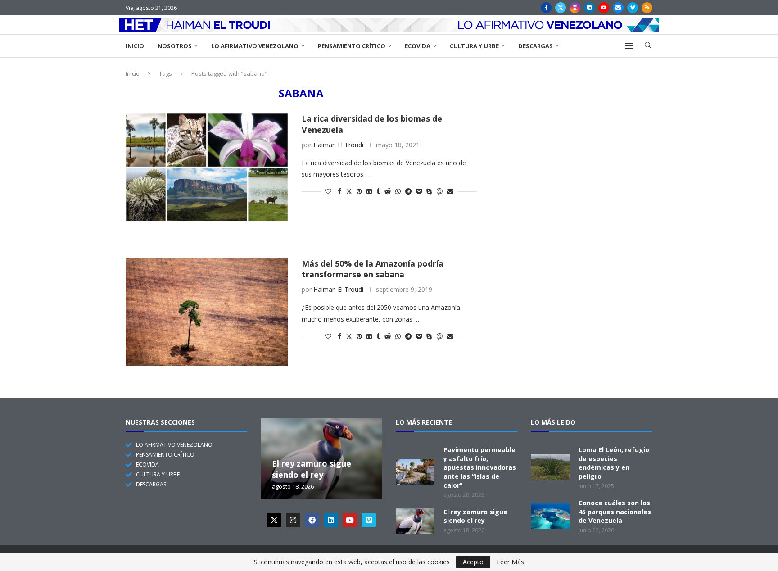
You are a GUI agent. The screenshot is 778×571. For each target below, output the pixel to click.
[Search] (647, 46)
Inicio (135, 46)
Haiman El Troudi (338, 144)
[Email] (618, 7)
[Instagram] (575, 7)
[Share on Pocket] (419, 191)
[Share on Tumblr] (378, 191)
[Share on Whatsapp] (398, 191)
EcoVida (417, 46)
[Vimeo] (632, 7)
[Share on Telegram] (408, 191)
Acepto (473, 561)
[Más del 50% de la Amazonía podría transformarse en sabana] (207, 312)
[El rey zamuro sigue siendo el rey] (415, 521)
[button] (268, 458)
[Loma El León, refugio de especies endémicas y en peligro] (550, 467)
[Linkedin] (589, 7)
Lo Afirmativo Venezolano (255, 46)
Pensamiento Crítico (351, 46)
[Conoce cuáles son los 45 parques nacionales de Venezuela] (550, 516)
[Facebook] (546, 7)
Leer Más (510, 562)
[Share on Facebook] (339, 191)
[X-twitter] (274, 520)
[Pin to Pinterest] (359, 191)
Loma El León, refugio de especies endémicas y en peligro (614, 462)
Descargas (535, 46)
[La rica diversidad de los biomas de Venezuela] (207, 167)
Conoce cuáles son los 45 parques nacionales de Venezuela (615, 511)
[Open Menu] (629, 46)
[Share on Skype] (429, 191)
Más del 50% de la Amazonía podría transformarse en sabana (372, 269)
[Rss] (647, 7)
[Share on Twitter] (349, 191)
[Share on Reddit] (387, 191)
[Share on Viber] (439, 191)
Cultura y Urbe (474, 46)
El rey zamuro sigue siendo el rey (311, 469)
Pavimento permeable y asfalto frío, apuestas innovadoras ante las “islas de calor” (479, 467)
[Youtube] (603, 7)
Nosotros (175, 46)
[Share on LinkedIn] (369, 191)
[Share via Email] (450, 191)
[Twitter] (560, 7)
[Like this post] (328, 191)
